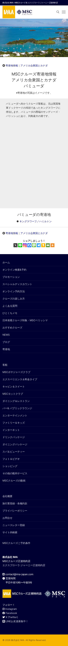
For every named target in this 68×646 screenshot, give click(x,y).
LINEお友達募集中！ (17, 621)
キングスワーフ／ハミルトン (35, 221)
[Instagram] (25, 245)
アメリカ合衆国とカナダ (34, 65)
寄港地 (6, 349)
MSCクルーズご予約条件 (16, 543)
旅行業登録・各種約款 (14, 503)
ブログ (6, 342)
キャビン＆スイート (13, 386)
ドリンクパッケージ (13, 437)
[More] (52, 245)
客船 (4, 364)
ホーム (6, 262)
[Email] (48, 245)
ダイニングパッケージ (14, 444)
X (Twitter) (12, 617)
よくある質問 (9, 305)
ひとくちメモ (9, 313)
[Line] (20, 245)
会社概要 (7, 496)
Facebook (11, 613)
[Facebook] (29, 245)
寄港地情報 (12, 65)
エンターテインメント (14, 415)
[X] (15, 245)
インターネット (11, 429)
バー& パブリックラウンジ (17, 408)
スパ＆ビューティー (13, 451)
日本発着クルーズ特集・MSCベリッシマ (25, 320)
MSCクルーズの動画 (13, 480)
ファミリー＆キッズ (13, 422)
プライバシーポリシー (14, 510)
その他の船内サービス (14, 473)
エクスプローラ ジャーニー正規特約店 (23, 565)
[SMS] (34, 245)
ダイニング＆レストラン (16, 401)
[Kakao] (43, 245)
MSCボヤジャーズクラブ (16, 372)
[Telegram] (39, 245)
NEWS (6, 334)
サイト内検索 (9, 532)
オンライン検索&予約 (14, 269)
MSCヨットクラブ (12, 393)
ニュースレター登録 (13, 525)
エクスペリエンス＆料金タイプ (19, 379)
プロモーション (11, 276)
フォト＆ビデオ (11, 458)
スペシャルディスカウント (17, 284)
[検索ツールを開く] (57, 12)
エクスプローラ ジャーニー (38, 2)
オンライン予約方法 (13, 291)
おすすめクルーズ (12, 327)
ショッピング (9, 466)
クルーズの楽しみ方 (13, 298)
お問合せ (7, 517)
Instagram (11, 608)
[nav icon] (64, 12)
